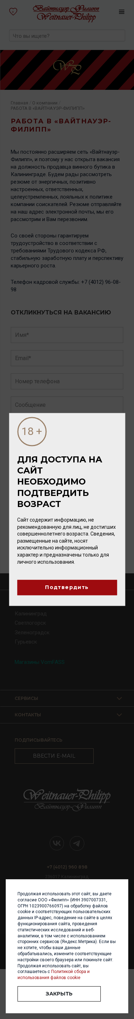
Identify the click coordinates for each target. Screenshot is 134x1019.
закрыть (59, 993)
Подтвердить (67, 587)
